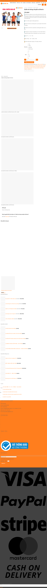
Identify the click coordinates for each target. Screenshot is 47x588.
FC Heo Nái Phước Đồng (7, 389)
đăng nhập (7, 216)
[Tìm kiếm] (45, 5)
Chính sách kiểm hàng (4, 427)
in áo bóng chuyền (36, 67)
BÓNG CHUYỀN (35, 7)
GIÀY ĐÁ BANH (28, 2)
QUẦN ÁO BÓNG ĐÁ (13, 2)
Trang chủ (25, 7)
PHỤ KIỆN (24, 2)
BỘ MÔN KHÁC (38, 2)
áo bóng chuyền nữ (32, 66)
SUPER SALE (33, 2)
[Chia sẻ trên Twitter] (27, 70)
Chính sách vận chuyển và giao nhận (7, 424)
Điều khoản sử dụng (4, 417)
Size (26, 54)
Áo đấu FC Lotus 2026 (7, 396)
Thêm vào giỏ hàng (29, 62)
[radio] (30, 44)
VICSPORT (39, 4)
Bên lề (2, 434)
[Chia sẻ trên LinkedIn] (33, 70)
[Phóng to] (2, 28)
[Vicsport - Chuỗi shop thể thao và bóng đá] (4, 3)
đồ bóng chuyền (29, 67)
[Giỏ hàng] (43, 5)
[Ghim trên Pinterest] (31, 70)
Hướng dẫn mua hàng (4, 419)
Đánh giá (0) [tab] (6, 76)
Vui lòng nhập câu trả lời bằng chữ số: (7, 458)
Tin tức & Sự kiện (4, 435)
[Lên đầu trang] (1, 585)
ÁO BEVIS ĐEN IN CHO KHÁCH (6, 290)
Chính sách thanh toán (5, 422)
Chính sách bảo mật (4, 421)
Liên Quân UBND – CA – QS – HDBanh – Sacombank (12, 386)
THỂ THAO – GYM (19, 2)
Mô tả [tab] (2, 76)
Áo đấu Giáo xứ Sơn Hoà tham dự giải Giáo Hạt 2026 (12, 394)
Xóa (28, 58)
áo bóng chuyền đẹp (38, 65)
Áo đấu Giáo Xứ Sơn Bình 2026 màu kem (10, 391)
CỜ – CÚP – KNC (43, 2)
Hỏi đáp (2, 437)
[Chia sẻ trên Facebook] (25, 70)
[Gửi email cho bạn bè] (29, 70)
